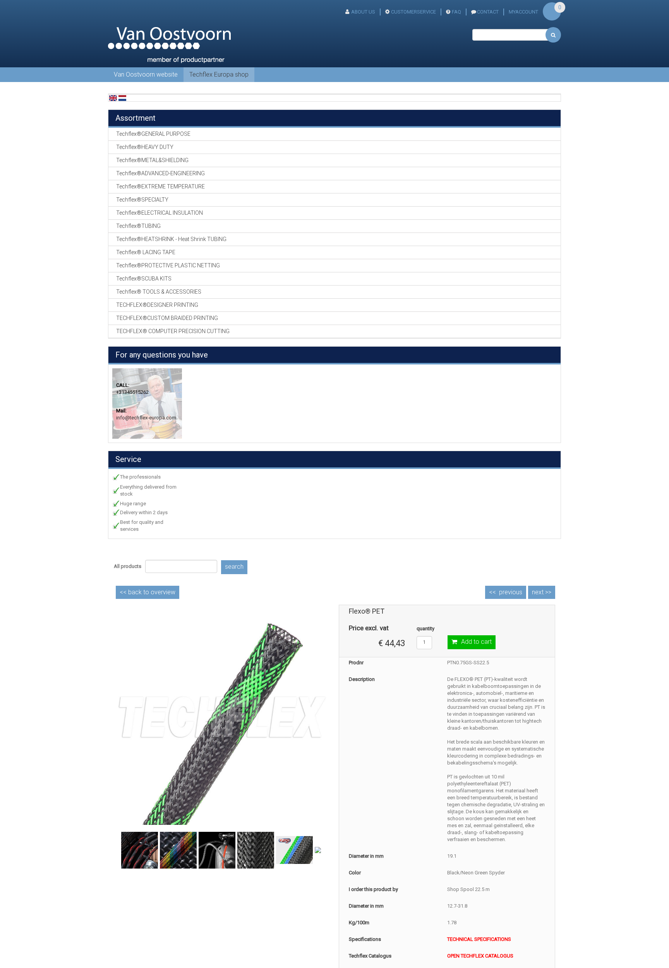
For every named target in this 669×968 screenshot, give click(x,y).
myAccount (523, 12)
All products (127, 566)
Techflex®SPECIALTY (142, 200)
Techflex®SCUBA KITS (144, 278)
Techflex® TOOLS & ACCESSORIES (158, 292)
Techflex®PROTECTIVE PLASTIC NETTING (168, 265)
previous (510, 592)
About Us (363, 12)
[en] (113, 97)
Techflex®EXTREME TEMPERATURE (160, 186)
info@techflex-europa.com (146, 418)
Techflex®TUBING (138, 226)
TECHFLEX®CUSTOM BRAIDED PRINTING (167, 318)
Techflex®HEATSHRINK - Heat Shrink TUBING (171, 239)
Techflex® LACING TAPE (145, 252)
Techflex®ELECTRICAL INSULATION (159, 213)
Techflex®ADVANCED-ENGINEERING (160, 173)
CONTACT (488, 12)
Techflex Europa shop (219, 74)
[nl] (122, 97)
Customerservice (413, 12)
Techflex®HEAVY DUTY (144, 147)
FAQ (456, 12)
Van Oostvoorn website (146, 74)
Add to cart (476, 641)
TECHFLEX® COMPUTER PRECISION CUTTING (173, 331)
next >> (541, 592)
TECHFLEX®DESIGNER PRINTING (157, 305)
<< (147, 592)
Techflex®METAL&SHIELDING (152, 160)
